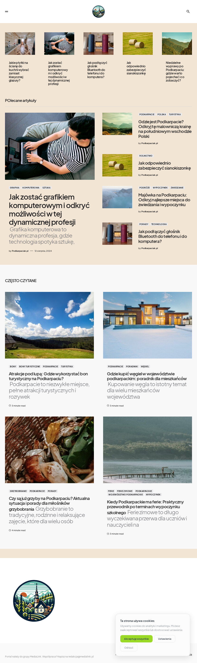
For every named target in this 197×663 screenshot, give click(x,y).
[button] (6, 11)
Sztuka (46, 188)
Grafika (14, 188)
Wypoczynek (160, 188)
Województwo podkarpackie (126, 494)
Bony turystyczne (29, 366)
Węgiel (145, 366)
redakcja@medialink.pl (81, 656)
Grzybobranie (18, 491)
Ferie (111, 491)
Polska (162, 114)
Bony (13, 366)
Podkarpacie (146, 114)
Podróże (144, 188)
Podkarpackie (144, 491)
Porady (143, 224)
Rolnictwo (146, 156)
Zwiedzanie (177, 188)
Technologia (159, 224)
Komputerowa (31, 188)
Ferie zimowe (124, 491)
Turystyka (175, 114)
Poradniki (132, 366)
